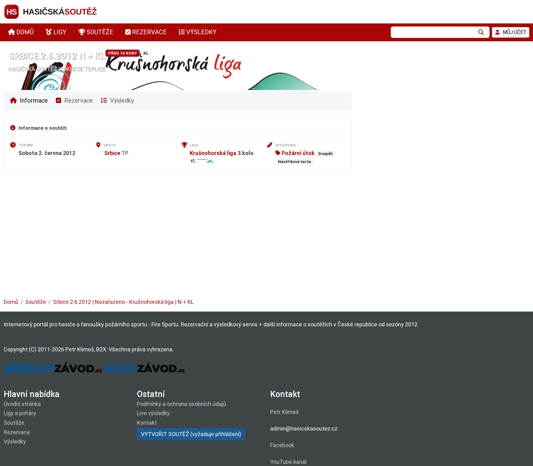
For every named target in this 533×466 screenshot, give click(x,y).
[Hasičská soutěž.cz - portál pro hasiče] (62, 11)
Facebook (282, 445)
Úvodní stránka (22, 404)
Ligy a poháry (20, 413)
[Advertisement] (189, 239)
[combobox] (433, 32)
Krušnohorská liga (213, 153)
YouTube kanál (288, 462)
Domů (11, 302)
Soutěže (35, 302)
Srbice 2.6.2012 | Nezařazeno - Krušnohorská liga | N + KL (123, 302)
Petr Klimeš (284, 412)
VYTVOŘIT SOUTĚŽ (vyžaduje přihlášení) (191, 434)
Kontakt (147, 422)
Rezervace (78, 100)
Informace (33, 100)
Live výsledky (153, 413)
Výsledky (121, 100)
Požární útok (297, 153)
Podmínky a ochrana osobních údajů (181, 404)
